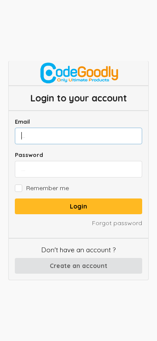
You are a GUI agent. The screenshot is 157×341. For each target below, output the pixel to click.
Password (29, 154)
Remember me (47, 188)
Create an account (78, 266)
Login (78, 206)
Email (22, 121)
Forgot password (117, 223)
